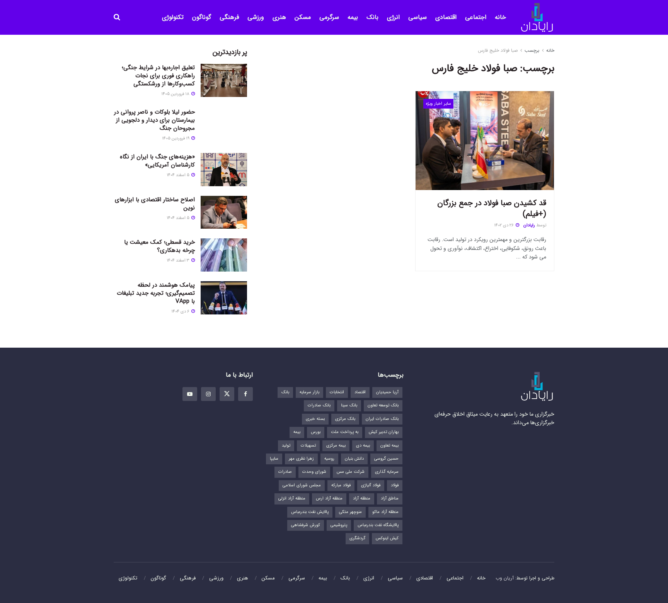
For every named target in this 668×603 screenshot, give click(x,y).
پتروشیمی (339, 525)
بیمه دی (363, 445)
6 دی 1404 (181, 311)
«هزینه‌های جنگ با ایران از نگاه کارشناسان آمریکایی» (157, 161)
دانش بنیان (354, 458)
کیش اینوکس (387, 538)
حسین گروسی (386, 458)
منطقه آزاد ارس (329, 498)
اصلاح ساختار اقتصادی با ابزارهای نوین (155, 203)
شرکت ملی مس (351, 472)
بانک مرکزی (345, 419)
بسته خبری (315, 419)
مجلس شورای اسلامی (302, 485)
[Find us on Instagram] (208, 394)
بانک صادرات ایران (382, 419)
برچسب (532, 50)
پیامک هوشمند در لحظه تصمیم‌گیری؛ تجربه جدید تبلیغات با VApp (156, 293)
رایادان (529, 225)
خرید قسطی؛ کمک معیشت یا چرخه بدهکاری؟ (159, 246)
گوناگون (201, 17)
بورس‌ (315, 432)
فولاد (395, 485)
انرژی (393, 17)
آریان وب (505, 578)
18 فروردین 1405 (176, 94)
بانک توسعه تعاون (383, 405)
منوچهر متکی (350, 512)
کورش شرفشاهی (305, 525)
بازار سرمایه (309, 392)
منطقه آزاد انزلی (291, 498)
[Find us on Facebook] (245, 394)
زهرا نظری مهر (301, 458)
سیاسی (417, 17)
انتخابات (337, 392)
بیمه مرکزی (336, 445)
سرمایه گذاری (387, 472)
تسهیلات (308, 445)
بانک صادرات (319, 405)
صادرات (285, 472)
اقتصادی (446, 17)
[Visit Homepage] (537, 17)
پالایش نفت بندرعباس (310, 512)
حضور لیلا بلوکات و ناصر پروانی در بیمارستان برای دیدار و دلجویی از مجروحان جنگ (154, 120)
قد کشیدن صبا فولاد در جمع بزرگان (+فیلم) (491, 208)
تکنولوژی (173, 17)
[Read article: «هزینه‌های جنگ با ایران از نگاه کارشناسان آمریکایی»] (224, 169)
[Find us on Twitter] (227, 394)
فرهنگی (229, 17)
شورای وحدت (314, 472)
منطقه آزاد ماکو (385, 512)
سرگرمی (329, 17)
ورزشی (255, 17)
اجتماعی (475, 17)
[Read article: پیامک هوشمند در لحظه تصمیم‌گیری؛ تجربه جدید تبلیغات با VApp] (224, 297)
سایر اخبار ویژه (438, 103)
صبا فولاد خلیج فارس (498, 50)
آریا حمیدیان (387, 392)
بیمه (353, 17)
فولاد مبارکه (341, 485)
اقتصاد (360, 392)
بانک (372, 17)
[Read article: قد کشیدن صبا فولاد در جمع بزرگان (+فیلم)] (485, 140)
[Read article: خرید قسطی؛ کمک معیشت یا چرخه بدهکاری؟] (224, 255)
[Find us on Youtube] (189, 394)
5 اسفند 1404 (179, 175)
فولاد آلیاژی (370, 485)
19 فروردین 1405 (176, 138)
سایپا (274, 458)
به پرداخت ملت (344, 432)
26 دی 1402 (504, 225)
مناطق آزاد (390, 498)
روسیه (329, 458)
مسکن (303, 17)
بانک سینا (349, 405)
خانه (500, 17)
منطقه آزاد (361, 498)
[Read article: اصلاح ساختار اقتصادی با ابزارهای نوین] (224, 212)
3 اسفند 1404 (179, 260)
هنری (279, 17)
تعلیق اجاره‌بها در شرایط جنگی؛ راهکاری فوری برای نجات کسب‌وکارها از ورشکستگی (158, 75)
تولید (286, 445)
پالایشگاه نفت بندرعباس (378, 525)
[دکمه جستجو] (117, 17)
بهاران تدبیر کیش (384, 432)
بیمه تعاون (389, 445)
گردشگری (357, 538)
